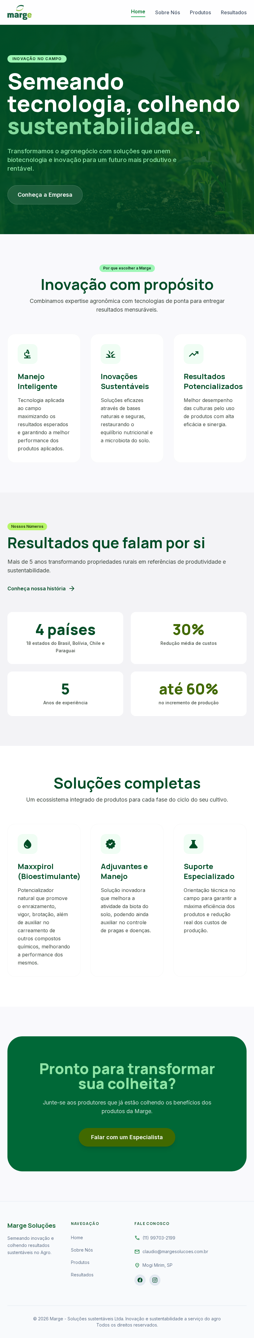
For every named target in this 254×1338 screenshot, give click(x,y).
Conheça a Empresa (45, 194)
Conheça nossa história (41, 588)
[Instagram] (154, 1280)
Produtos (200, 12)
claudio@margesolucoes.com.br (175, 1251)
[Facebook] (140, 1280)
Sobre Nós (167, 12)
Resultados (234, 12)
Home (138, 11)
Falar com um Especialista (127, 1137)
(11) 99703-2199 (158, 1237)
